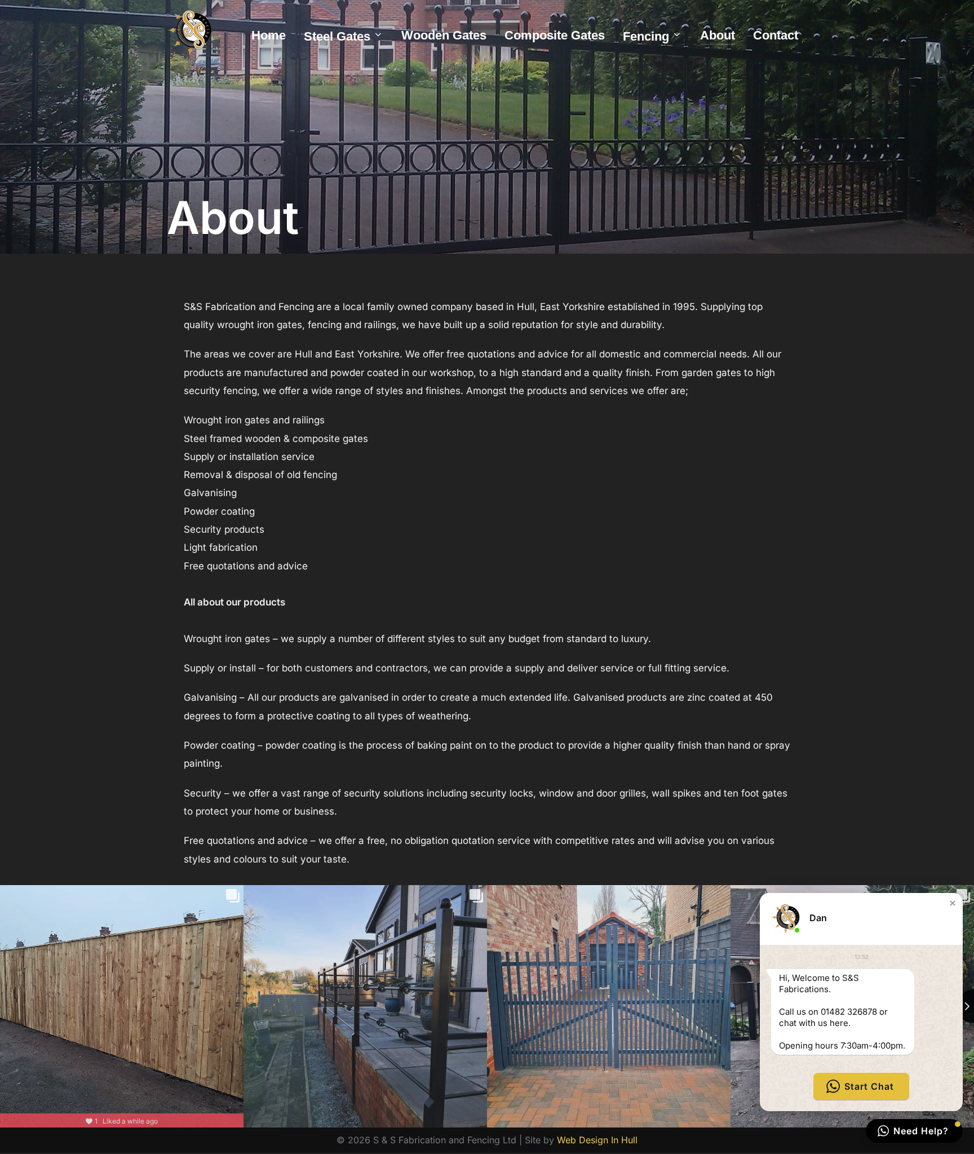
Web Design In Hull (597, 1140)
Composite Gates (554, 35)
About (717, 35)
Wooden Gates (443, 35)
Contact (775, 35)
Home (268, 35)
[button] (952, 903)
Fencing (646, 36)
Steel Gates (337, 36)
